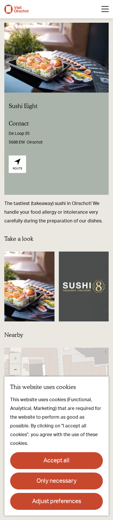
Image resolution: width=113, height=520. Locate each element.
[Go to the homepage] (16, 9)
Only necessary (56, 481)
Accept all (56, 461)
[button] (15, 358)
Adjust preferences (56, 501)
